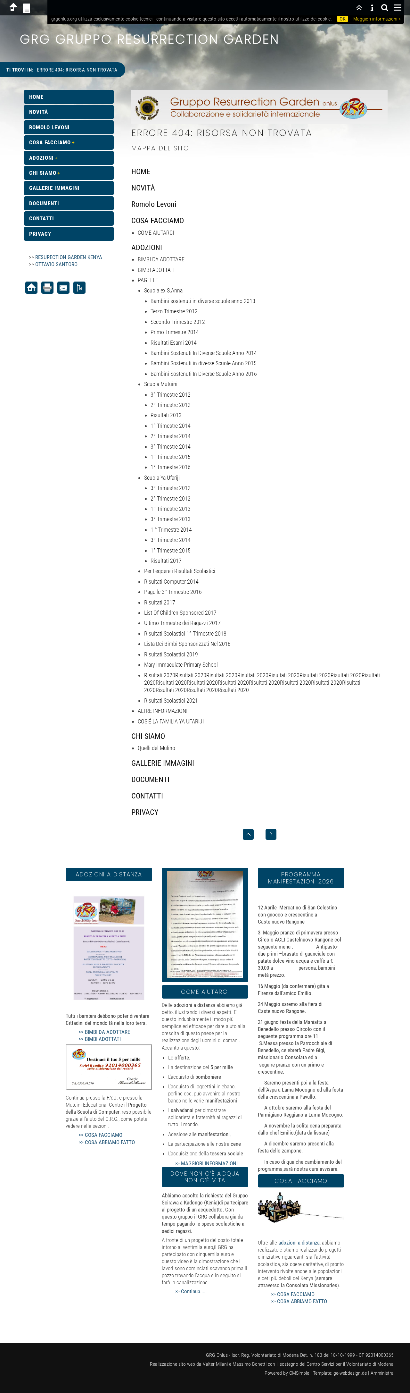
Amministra (382, 1373)
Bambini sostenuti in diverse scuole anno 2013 (203, 301)
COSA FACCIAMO (157, 220)
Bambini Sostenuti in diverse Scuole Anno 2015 (204, 363)
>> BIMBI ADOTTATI (99, 1039)
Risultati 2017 (166, 560)
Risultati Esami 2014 (174, 342)
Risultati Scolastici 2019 (171, 654)
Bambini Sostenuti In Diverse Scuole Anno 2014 (204, 353)
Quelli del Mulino (156, 748)
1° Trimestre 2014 (171, 425)
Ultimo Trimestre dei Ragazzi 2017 (182, 623)
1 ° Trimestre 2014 (171, 529)
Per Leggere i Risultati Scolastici (179, 571)
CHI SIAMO (148, 736)
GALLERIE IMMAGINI (162, 763)
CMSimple (299, 1373)
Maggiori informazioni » (376, 19)
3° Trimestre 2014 (171, 446)
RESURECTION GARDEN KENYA (68, 257)
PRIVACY (145, 812)
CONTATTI (147, 795)
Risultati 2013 (166, 415)
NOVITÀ (143, 187)
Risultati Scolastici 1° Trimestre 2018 (185, 633)
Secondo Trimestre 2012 (178, 321)
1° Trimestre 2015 (171, 456)
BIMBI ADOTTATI (156, 269)
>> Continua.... (190, 1291)
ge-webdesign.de (350, 1373)
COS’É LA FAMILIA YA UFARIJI (171, 721)
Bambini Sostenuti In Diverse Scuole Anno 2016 (204, 373)
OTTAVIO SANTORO (56, 264)
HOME (140, 171)
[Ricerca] (384, 7)
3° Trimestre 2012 (171, 394)
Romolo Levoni (153, 204)
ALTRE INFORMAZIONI (162, 710)
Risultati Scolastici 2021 (171, 700)
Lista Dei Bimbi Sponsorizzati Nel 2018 (187, 643)
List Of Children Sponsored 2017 (180, 612)
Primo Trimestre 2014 (175, 332)
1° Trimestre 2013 (171, 508)
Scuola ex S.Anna (163, 290)
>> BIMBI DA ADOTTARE (104, 1032)
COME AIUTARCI (156, 232)
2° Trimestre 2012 (171, 404)
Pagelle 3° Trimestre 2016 (173, 591)
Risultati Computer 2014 (171, 581)
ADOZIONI (146, 247)
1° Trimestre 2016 (171, 467)
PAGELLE (148, 280)
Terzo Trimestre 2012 (174, 311)
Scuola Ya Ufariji (162, 477)
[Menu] (397, 7)
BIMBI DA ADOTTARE (161, 259)
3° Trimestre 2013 (171, 519)
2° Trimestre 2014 (171, 436)
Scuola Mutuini (160, 384)
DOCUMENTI (150, 779)
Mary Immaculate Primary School (181, 664)
